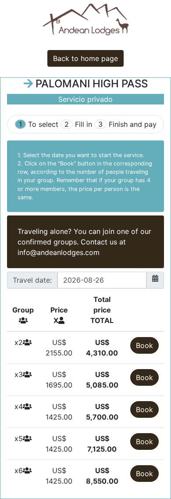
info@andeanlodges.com (59, 252)
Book (144, 345)
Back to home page (85, 58)
